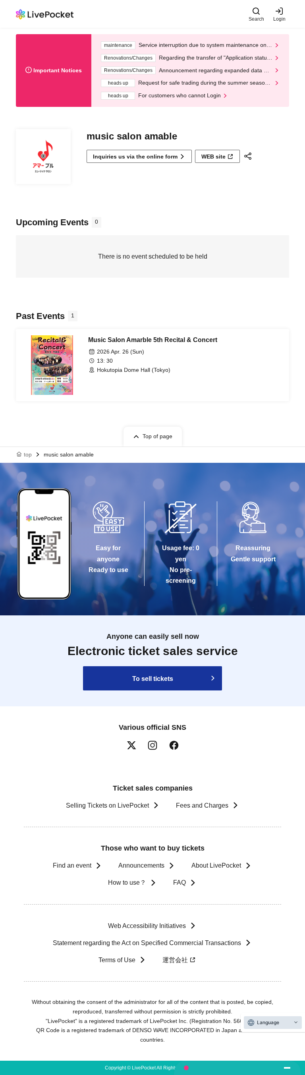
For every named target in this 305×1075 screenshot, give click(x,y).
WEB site (213, 156)
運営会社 (175, 960)
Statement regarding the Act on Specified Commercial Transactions (147, 943)
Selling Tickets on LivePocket (107, 805)
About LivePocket (216, 865)
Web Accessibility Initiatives (147, 925)
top (28, 454)
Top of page (157, 436)
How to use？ (127, 882)
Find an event (72, 865)
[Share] (249, 156)
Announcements (141, 865)
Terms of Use (116, 960)
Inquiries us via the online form (135, 156)
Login (279, 18)
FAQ (179, 882)
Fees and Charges (202, 805)
